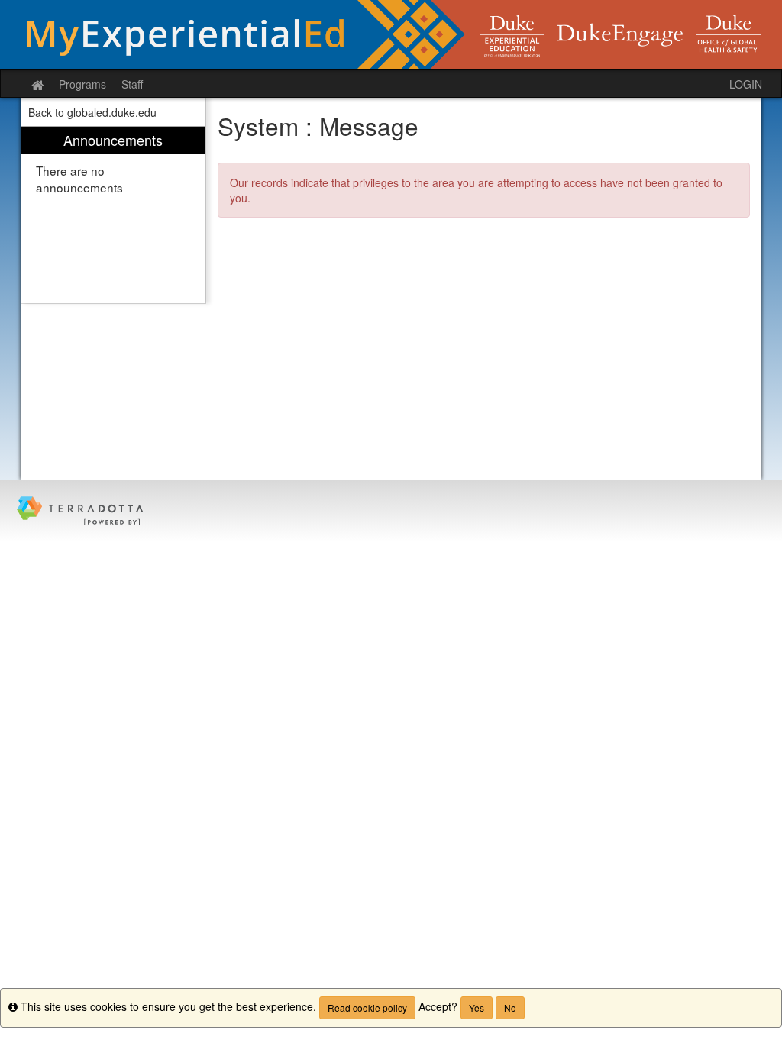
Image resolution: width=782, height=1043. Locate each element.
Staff (132, 84)
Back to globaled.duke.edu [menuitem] (92, 112)
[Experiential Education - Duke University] (391, 34)
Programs (82, 84)
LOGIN (745, 84)
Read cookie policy (367, 1007)
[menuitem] (113, 215)
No (510, 1007)
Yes (476, 1007)
